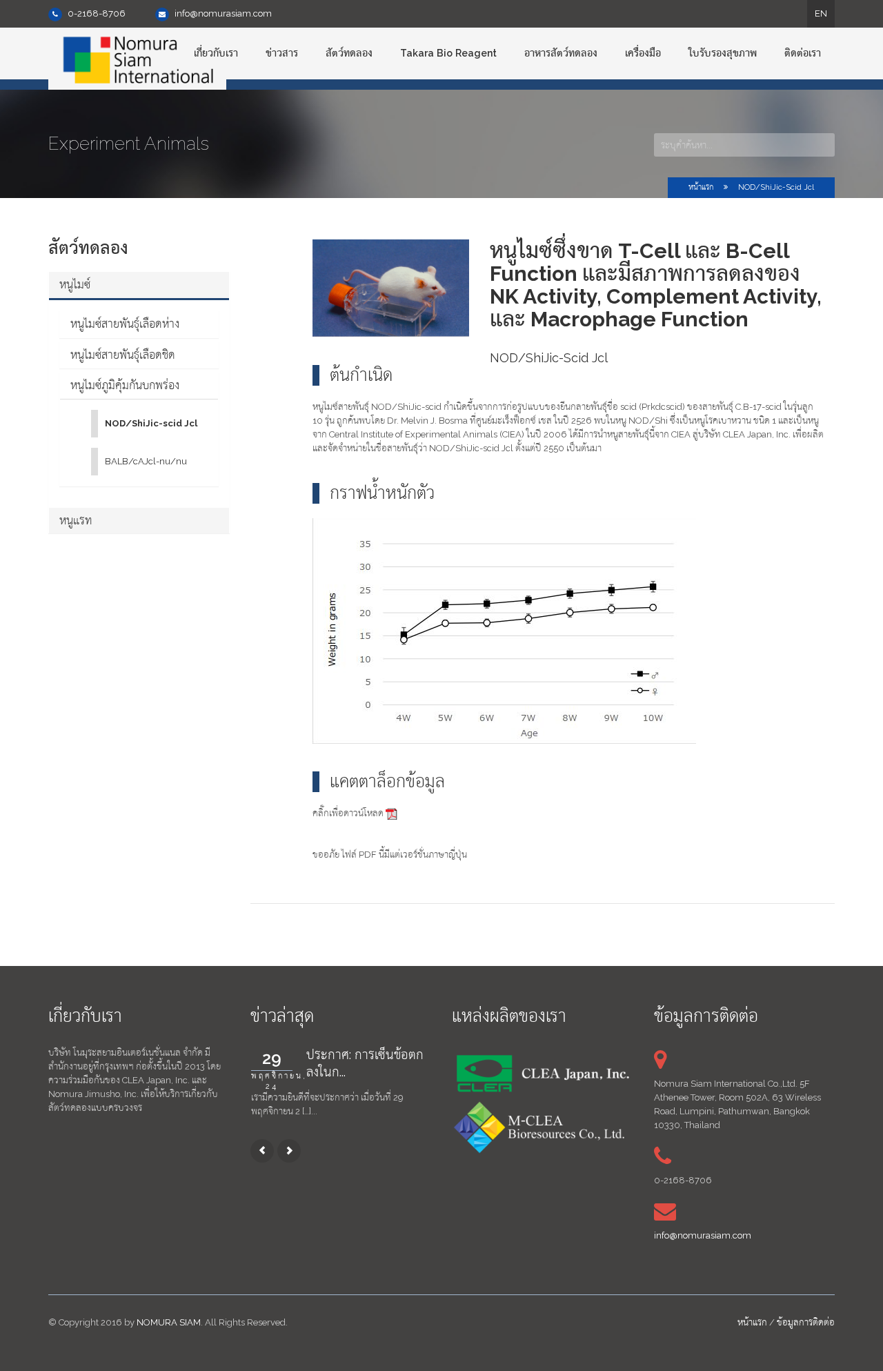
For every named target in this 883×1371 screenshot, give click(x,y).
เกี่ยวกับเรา (216, 53)
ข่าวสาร (282, 53)
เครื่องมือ (643, 53)
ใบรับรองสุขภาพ (722, 53)
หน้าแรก (700, 187)
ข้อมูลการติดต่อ (806, 1322)
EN (821, 13)
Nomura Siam (169, 1322)
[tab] (139, 285)
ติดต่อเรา (802, 53)
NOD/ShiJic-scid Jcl (776, 187)
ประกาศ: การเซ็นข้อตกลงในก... (365, 1063)
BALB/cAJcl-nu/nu (146, 461)
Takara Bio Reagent (448, 53)
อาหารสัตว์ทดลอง (560, 53)
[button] (139, 285)
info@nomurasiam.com (223, 13)
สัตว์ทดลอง (349, 53)
